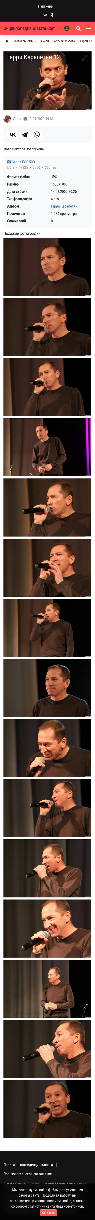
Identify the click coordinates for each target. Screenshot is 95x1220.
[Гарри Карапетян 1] (47, 267)
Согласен (48, 1212)
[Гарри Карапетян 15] (47, 1049)
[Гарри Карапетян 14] (47, 989)
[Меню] (89, 28)
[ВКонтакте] (12, 134)
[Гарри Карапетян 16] (47, 1109)
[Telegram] (24, 134)
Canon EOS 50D (23, 162)
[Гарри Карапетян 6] (47, 568)
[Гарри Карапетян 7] (47, 628)
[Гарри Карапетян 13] (47, 929)
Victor (17, 119)
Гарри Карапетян (64, 206)
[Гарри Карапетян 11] (47, 868)
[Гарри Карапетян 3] (47, 387)
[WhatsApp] (36, 134)
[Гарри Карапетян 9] (47, 748)
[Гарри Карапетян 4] (47, 447)
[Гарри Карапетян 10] (47, 808)
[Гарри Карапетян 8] (47, 688)
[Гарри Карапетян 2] (47, 327)
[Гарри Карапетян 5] (47, 507)
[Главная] (7, 41)
